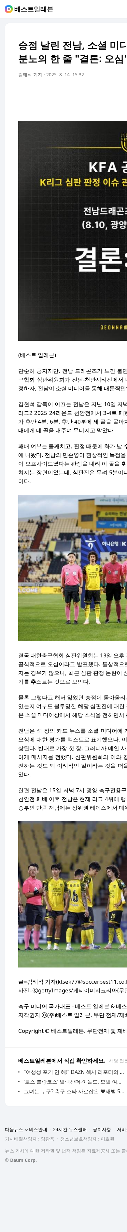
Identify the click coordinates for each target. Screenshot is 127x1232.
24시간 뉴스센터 (70, 1129)
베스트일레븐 (33, 9)
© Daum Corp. (21, 1160)
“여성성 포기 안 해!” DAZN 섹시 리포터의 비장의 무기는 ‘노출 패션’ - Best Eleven (75, 1071)
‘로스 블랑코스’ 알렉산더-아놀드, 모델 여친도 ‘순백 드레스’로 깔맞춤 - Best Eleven (75, 1081)
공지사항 (102, 1129)
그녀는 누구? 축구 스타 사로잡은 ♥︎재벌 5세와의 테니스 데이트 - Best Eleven (75, 1091)
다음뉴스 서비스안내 (26, 1129)
